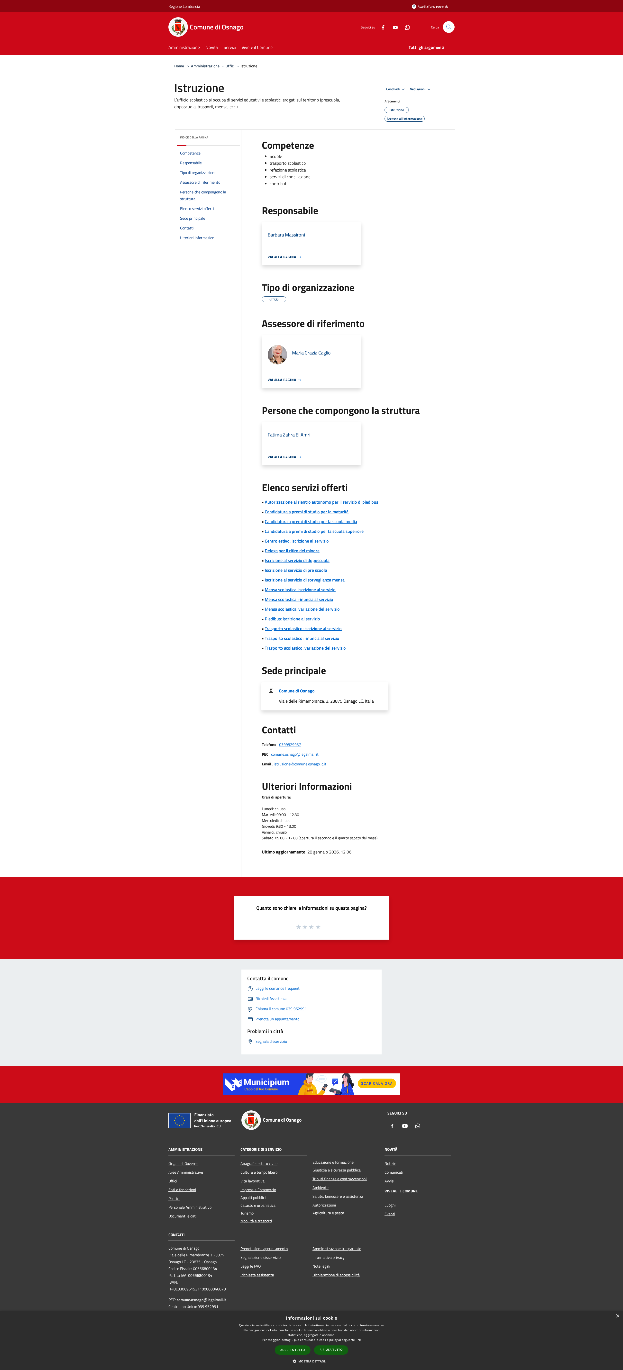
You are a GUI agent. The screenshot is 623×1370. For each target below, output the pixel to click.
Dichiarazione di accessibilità (336, 1275)
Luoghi (390, 1205)
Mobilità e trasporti (256, 1221)
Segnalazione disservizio (260, 1257)
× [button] (617, 1316)
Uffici (230, 66)
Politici (174, 1198)
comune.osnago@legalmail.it (295, 754)
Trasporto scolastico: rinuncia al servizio (302, 638)
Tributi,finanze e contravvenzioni (339, 1179)
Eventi (390, 1214)
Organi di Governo (183, 1163)
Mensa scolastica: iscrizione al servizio (300, 589)
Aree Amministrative (185, 1172)
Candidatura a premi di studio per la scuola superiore (314, 531)
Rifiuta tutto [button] (331, 1350)
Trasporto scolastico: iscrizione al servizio (303, 628)
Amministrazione (205, 66)
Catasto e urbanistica (257, 1205)
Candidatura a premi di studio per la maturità (306, 511)
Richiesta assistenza (257, 1275)
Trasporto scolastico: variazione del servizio (305, 648)
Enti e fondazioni (182, 1190)
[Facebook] (381, 27)
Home (179, 66)
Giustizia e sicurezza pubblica (336, 1170)
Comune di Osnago (297, 691)
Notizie (390, 1163)
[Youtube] (393, 27)
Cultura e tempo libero (258, 1172)
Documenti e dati (182, 1216)
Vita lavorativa (252, 1181)
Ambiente (320, 1187)
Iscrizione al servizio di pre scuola (296, 570)
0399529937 (290, 744)
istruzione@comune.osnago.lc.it (300, 764)
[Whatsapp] (405, 27)
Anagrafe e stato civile (258, 1163)
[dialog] (311, 1340)
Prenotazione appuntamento (264, 1249)
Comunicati (394, 1172)
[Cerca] (449, 27)
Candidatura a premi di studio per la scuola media (311, 521)
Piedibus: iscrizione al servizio (292, 619)
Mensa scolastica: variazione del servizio (302, 609)
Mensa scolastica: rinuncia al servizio (299, 599)
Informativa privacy (328, 1257)
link (358, 1340)
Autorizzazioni (324, 1205)
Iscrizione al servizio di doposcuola (297, 560)
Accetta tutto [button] (292, 1350)
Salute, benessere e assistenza (337, 1196)
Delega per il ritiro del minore (292, 550)
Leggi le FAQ (250, 1266)
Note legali (321, 1266)
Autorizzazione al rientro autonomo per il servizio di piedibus (321, 502)
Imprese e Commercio (258, 1190)
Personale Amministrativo (189, 1207)
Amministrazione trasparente (336, 1249)
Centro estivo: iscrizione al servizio (297, 541)
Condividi (393, 89)
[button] (311, 1361)
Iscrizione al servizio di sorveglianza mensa (305, 580)
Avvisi (389, 1181)
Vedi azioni (418, 89)
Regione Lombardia (184, 6)
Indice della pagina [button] (194, 137)
